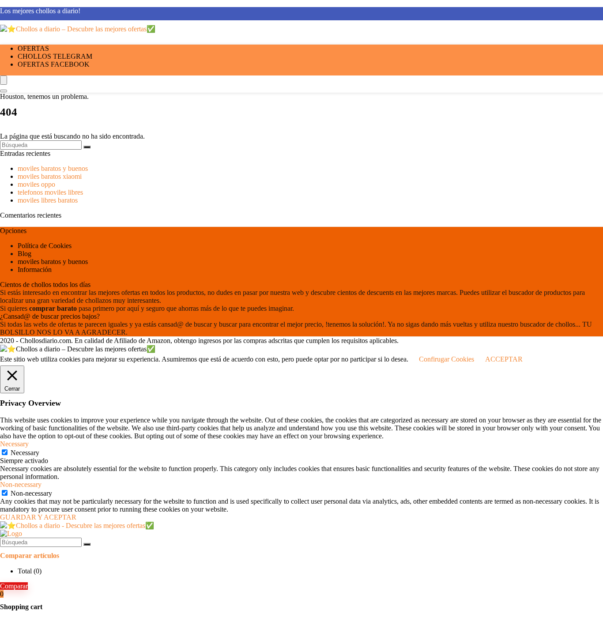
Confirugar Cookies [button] (446, 359)
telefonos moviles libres (50, 192)
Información (35, 269)
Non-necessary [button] (20, 484)
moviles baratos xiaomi (50, 176)
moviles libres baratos (48, 200)
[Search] (3, 91)
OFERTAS (33, 48)
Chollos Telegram (55, 56)
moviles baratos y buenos (53, 168)
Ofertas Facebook (54, 64)
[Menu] (3, 80)
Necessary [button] (14, 444)
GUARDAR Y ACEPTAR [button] (38, 517)
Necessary (25, 452)
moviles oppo (36, 184)
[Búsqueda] (86, 147)
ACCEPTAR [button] (504, 359)
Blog (24, 253)
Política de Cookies (45, 245)
